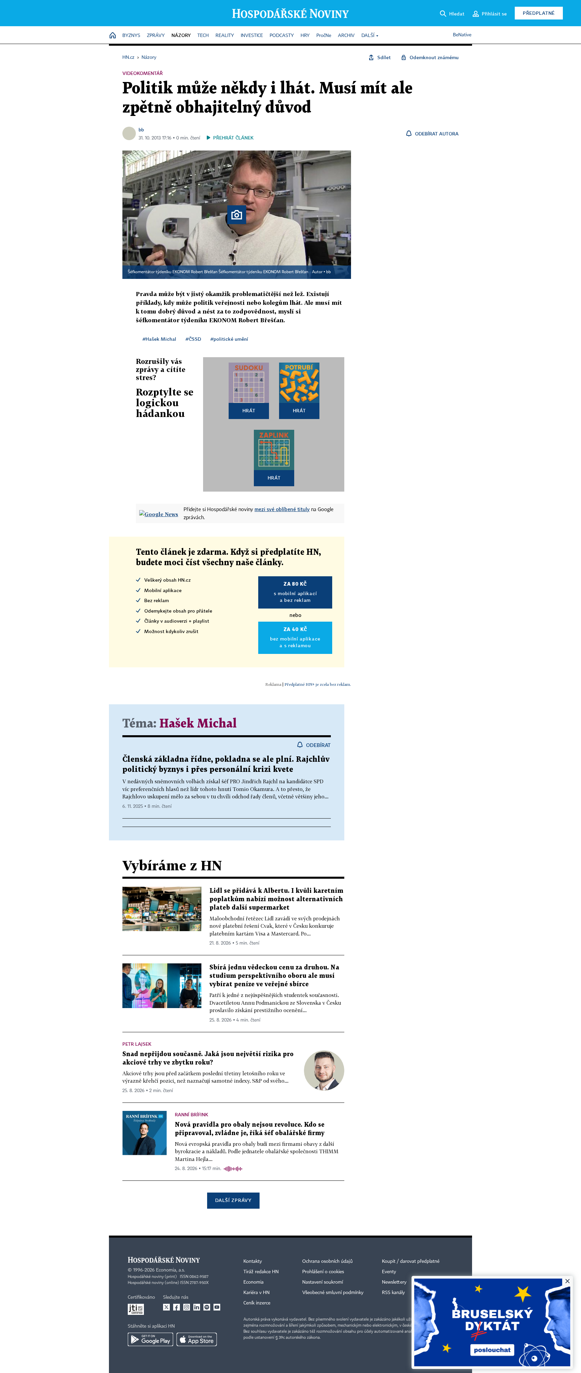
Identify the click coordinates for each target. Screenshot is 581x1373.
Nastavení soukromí (322, 1282)
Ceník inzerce (256, 1303)
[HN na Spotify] (206, 1307)
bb (141, 129)
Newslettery (394, 1282)
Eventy (389, 1272)
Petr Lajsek (136, 1044)
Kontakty (252, 1261)
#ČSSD (193, 339)
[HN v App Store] (197, 1339)
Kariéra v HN (256, 1292)
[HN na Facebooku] (176, 1307)
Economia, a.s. (170, 1270)
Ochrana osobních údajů (327, 1261)
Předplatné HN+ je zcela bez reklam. (317, 684)
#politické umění (229, 339)
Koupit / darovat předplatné (410, 1261)
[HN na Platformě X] (166, 1307)
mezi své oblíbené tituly (282, 509)
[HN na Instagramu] (186, 1307)
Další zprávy (233, 1200)
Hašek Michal (198, 724)
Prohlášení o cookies (323, 1272)
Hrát (249, 410)
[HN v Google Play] (150, 1339)
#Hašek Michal (159, 339)
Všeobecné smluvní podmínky (332, 1292)
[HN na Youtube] (217, 1307)
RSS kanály (393, 1292)
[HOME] (113, 36)
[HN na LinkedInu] (196, 1307)
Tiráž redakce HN (261, 1272)
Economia (253, 1282)
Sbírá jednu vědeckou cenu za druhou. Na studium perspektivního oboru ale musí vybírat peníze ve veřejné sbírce (274, 976)
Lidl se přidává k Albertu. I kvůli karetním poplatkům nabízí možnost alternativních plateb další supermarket (276, 899)
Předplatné (539, 13)
